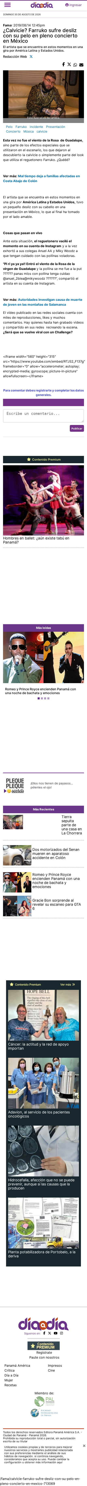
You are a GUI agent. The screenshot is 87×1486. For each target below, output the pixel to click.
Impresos (55, 1365)
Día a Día (11, 1375)
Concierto (13, 131)
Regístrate (44, 1352)
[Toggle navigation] (7, 5)
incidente (36, 127)
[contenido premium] (44, 1346)
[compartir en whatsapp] (75, 65)
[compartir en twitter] (69, 65)
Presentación (55, 127)
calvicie (42, 131)
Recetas (10, 1385)
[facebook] (44, 1333)
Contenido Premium (46, 459)
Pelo (9, 127)
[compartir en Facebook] (63, 65)
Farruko (21, 127)
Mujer (8, 1380)
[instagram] (61, 1333)
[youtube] (55, 1333)
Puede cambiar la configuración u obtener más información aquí (36, 1461)
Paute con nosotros (44, 1357)
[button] (9, 666)
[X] (49, 1333)
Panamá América (17, 1365)
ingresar (75, 5)
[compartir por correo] (81, 65)
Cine (51, 1370)
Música (28, 131)
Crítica (9, 1370)
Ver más (66, 984)
